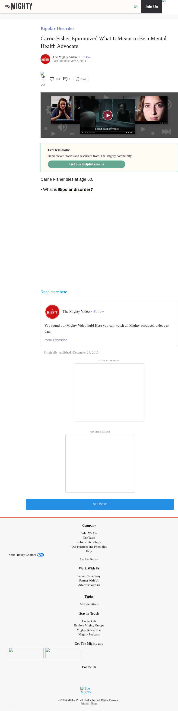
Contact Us (89, 621)
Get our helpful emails (86, 164)
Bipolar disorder (74, 189)
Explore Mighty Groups (89, 625)
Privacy (85, 703)
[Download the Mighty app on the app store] (26, 653)
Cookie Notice (89, 559)
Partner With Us (89, 580)
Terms (94, 703)
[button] (86, 57)
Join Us (151, 6)
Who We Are (89, 533)
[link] (18, 6)
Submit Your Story (89, 576)
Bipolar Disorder (57, 28)
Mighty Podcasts (89, 634)
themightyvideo (55, 340)
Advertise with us (89, 585)
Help (89, 551)
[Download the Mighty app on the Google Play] (62, 653)
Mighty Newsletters (89, 630)
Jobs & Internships (89, 542)
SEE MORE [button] (100, 504)
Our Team (89, 537)
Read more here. (54, 292)
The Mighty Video (65, 57)
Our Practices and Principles (89, 546)
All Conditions (89, 604)
